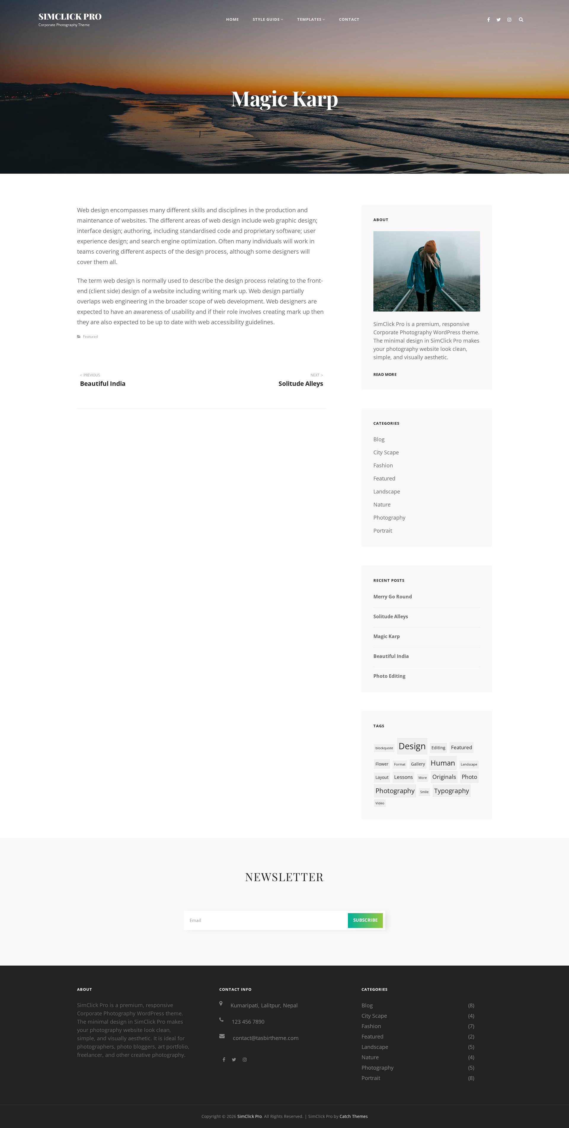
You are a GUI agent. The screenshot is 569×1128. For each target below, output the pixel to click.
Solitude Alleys (390, 616)
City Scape (386, 452)
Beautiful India (391, 656)
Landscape (386, 491)
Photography (389, 517)
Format (399, 764)
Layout (382, 777)
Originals (444, 777)
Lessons (403, 777)
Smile (424, 792)
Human (443, 763)
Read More (385, 374)
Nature (382, 504)
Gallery (418, 764)
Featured (90, 336)
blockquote (384, 748)
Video (379, 803)
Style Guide (266, 19)
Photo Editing (389, 676)
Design (412, 746)
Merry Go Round (392, 596)
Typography (451, 791)
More (422, 778)
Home (232, 19)
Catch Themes (354, 1116)
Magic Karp (386, 636)
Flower (382, 764)
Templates (309, 19)
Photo (469, 777)
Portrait (382, 530)
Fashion (383, 465)
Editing (438, 747)
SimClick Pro (70, 16)
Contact (349, 19)
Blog (379, 439)
